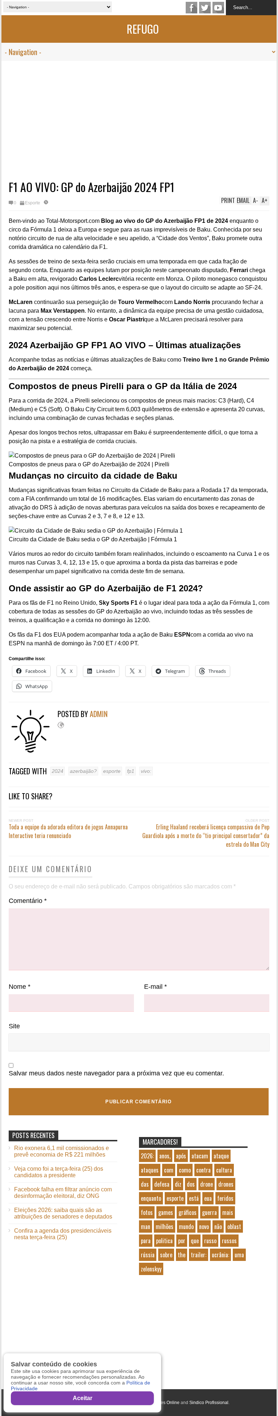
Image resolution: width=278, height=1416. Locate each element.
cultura (224, 1170)
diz (178, 1184)
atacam (199, 1155)
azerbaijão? (83, 771)
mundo (186, 1226)
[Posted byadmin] (33, 751)
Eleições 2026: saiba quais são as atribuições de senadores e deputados (63, 1213)
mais (227, 1212)
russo (210, 1240)
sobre (166, 1254)
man (145, 1226)
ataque (221, 1155)
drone (206, 1184)
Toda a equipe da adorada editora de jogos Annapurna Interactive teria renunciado (68, 831)
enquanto (151, 1198)
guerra (209, 1212)
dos (191, 1184)
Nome (19, 986)
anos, (164, 1155)
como (185, 1170)
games (165, 1212)
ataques (150, 1170)
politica (164, 1240)
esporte (112, 771)
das (145, 1184)
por (181, 1240)
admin (99, 713)
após (181, 1155)
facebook (191, 7)
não (218, 1226)
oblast (234, 1226)
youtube (218, 7)
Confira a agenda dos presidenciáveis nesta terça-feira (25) (62, 1234)
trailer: (198, 1254)
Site (14, 1026)
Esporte (32, 202)
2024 (57, 771)
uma (239, 1254)
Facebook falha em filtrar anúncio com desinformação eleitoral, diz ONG (63, 1192)
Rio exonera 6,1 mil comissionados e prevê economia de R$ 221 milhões (61, 1151)
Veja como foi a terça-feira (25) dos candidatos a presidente (58, 1172)
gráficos (187, 1212)
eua (208, 1198)
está (194, 1198)
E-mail (155, 986)
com (168, 1170)
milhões (164, 1226)
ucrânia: (220, 1254)
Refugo (143, 29)
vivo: (146, 771)
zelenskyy (151, 1269)
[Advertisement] (139, 115)
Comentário (28, 900)
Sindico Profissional (208, 1402)
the (181, 1254)
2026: (147, 1155)
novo (204, 1226)
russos (229, 1240)
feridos (225, 1198)
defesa (161, 1184)
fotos (147, 1212)
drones (225, 1184)
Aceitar (82, 1398)
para (146, 1240)
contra (203, 1170)
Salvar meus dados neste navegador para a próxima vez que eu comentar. (116, 1073)
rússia (148, 1254)
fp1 (130, 771)
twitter (205, 7)
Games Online (165, 1402)
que (195, 1240)
